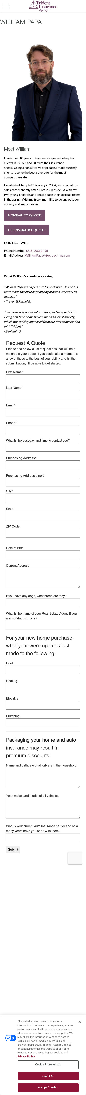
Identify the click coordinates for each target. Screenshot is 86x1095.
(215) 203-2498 (37, 250)
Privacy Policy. (26, 1056)
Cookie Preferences (48, 1064)
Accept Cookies (48, 1087)
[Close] (79, 1021)
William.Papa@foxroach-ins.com (47, 255)
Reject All (48, 1076)
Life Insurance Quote (26, 230)
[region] (43, 1055)
